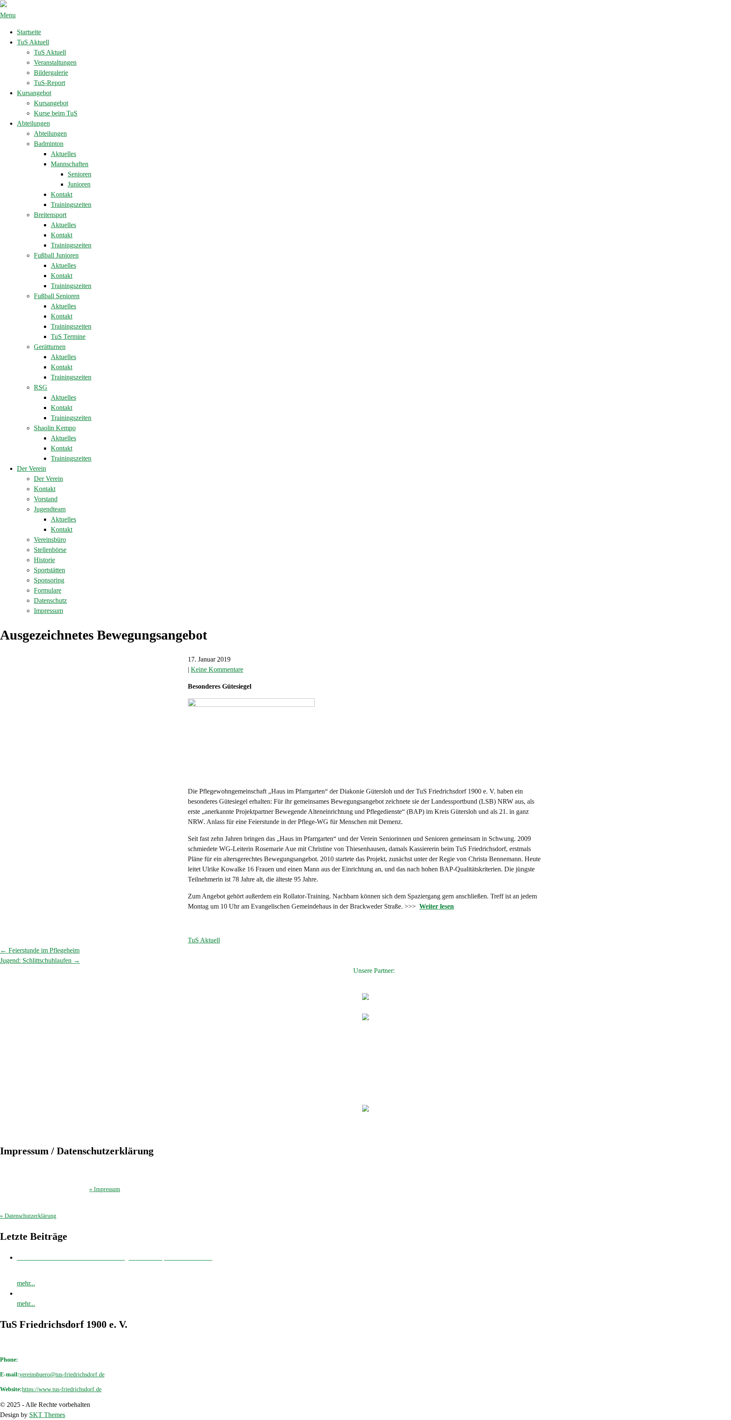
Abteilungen (33, 123)
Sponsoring (49, 580)
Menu (8, 15)
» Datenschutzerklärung (28, 1216)
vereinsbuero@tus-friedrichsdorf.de (61, 1374)
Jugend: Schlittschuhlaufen (40, 960)
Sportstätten (49, 570)
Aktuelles (63, 153)
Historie (44, 559)
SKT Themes (47, 1414)
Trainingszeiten (71, 204)
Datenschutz (50, 600)
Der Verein (31, 468)
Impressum (48, 610)
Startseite (29, 32)
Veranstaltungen (55, 62)
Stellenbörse (50, 549)
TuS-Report (49, 82)
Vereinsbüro (50, 539)
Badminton (48, 143)
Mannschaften (69, 164)
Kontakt (61, 194)
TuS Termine (68, 336)
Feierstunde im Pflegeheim (40, 950)
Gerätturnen (50, 346)
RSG (40, 387)
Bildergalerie (51, 72)
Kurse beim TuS (55, 113)
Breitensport (50, 214)
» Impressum (104, 1189)
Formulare (47, 590)
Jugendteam (50, 509)
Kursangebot (34, 92)
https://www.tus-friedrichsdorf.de (62, 1389)
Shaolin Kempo (55, 427)
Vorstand (46, 499)
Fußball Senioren (57, 295)
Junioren (79, 184)
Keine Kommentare (217, 669)
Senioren (79, 174)
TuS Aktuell (33, 42)
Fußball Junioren (56, 255)
